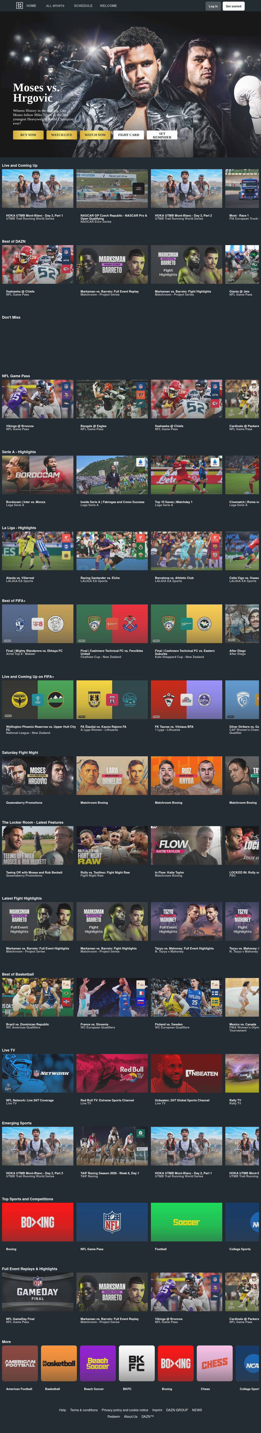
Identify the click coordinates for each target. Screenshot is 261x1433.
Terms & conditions (84, 1410)
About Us (130, 1416)
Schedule (83, 5)
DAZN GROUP (177, 1410)
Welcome (108, 5)
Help (62, 1410)
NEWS (197, 1410)
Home (31, 5)
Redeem (113, 1416)
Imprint (157, 1410)
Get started (233, 6)
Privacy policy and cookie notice (125, 1410)
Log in (213, 6)
